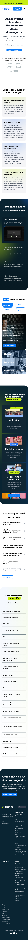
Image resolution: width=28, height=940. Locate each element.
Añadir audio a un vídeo (20, 830)
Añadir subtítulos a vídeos (19, 833)
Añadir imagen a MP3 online (20, 822)
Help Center (4, 911)
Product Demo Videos (20, 869)
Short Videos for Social (19, 864)
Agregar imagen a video (19, 825)
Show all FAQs (6, 577)
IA (2, 812)
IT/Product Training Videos (19, 899)
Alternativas (5, 861)
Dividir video (18, 849)
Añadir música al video (14, 50)
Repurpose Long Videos (19, 878)
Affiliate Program (6, 917)
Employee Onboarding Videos (20, 881)
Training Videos (19, 867)
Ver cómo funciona (9, 345)
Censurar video (19, 840)
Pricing (3, 907)
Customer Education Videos (20, 885)
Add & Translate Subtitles (19, 874)
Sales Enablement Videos (19, 892)
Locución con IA (5, 823)
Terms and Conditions (7, 923)
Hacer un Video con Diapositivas (19, 815)
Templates (4, 915)
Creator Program (6, 919)
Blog (3, 913)
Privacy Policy (5, 921)
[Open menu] (25, 8)
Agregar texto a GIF (6, 814)
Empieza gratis (17, 9)
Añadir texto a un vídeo (20, 857)
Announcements (5, 909)
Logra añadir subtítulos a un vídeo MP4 (7, 817)
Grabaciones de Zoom (20, 855)
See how (22, 3)
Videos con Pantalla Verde (20, 842)
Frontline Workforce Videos (20, 895)
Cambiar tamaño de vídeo (20, 837)
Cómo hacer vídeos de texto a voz (20, 846)
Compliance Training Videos (20, 888)
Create (17, 861)
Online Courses (19, 871)
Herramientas (19, 812)
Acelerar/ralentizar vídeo (6, 820)
